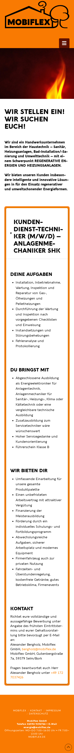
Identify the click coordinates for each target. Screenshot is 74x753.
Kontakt (36, 710)
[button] (64, 43)
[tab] (37, 233)
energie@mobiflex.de (37, 727)
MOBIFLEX (19, 710)
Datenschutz (38, 713)
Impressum (53, 710)
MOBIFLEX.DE (37, 737)
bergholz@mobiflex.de (39, 649)
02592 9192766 (36, 724)
